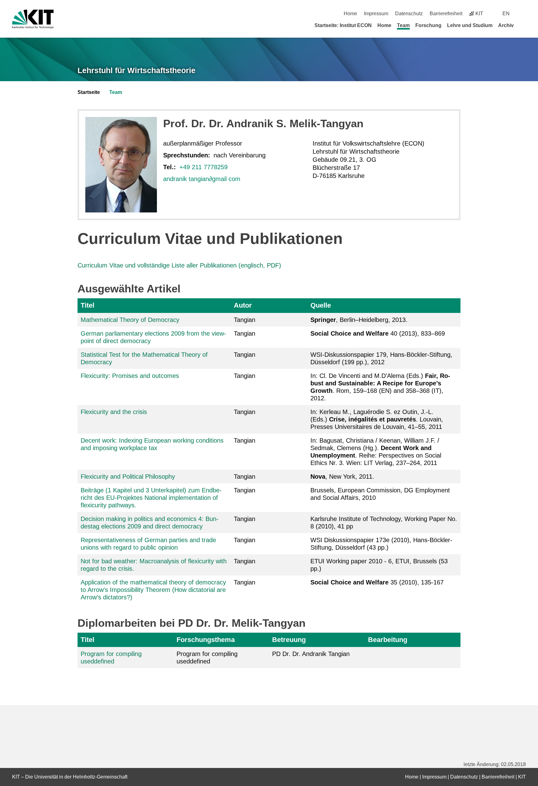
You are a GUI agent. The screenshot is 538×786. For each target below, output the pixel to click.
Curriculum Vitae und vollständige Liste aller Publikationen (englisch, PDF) (179, 265)
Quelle (320, 305)
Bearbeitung (387, 640)
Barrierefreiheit (446, 13)
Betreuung (289, 640)
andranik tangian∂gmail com (201, 178)
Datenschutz (409, 13)
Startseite (89, 92)
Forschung (428, 25)
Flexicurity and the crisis (114, 411)
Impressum (376, 13)
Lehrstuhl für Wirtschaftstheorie (137, 70)
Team (403, 25)
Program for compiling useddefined (207, 657)
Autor (243, 305)
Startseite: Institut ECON (343, 25)
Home (350, 13)
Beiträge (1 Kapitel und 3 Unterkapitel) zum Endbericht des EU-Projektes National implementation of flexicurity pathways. (151, 498)
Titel (87, 305)
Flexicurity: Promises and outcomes (130, 375)
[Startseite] (523, 25)
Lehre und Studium (470, 25)
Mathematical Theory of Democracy (130, 319)
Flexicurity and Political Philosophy (128, 476)
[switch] (523, 13)
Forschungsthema (206, 640)
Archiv (506, 25)
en (506, 13)
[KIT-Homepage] (33, 19)
